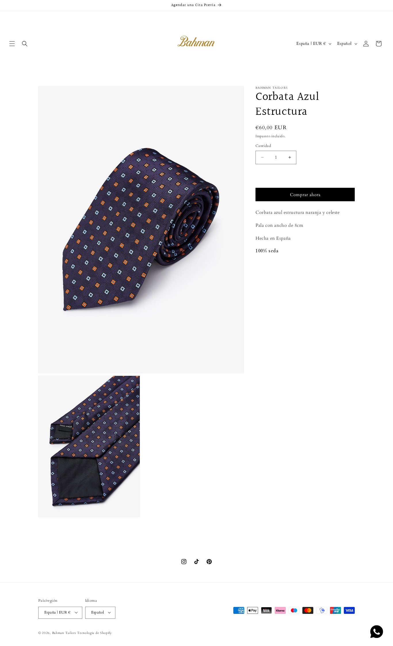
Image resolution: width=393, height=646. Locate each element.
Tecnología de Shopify (94, 632)
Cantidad (263, 145)
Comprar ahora (305, 195)
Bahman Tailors (64, 632)
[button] (12, 43)
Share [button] (267, 268)
